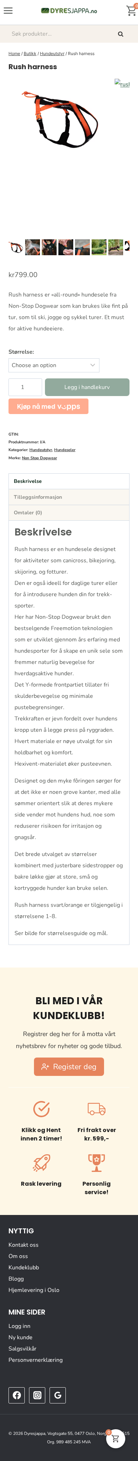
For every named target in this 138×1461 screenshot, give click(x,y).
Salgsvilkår (22, 1349)
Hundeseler (64, 450)
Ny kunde (20, 1337)
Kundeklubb (23, 1267)
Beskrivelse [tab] (28, 481)
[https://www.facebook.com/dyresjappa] (16, 1395)
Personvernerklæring (35, 1360)
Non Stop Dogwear (39, 458)
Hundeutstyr (40, 450)
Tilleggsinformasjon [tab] (38, 497)
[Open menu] (8, 10)
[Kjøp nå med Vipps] (48, 406)
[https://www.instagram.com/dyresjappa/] (37, 1395)
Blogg (16, 1279)
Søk (121, 34)
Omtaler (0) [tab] (28, 512)
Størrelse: (21, 352)
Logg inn (19, 1326)
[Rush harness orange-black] (61, 119)
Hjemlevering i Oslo (33, 1290)
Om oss (18, 1256)
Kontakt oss (23, 1245)
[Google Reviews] (58, 1395)
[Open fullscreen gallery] (122, 230)
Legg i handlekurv (87, 387)
